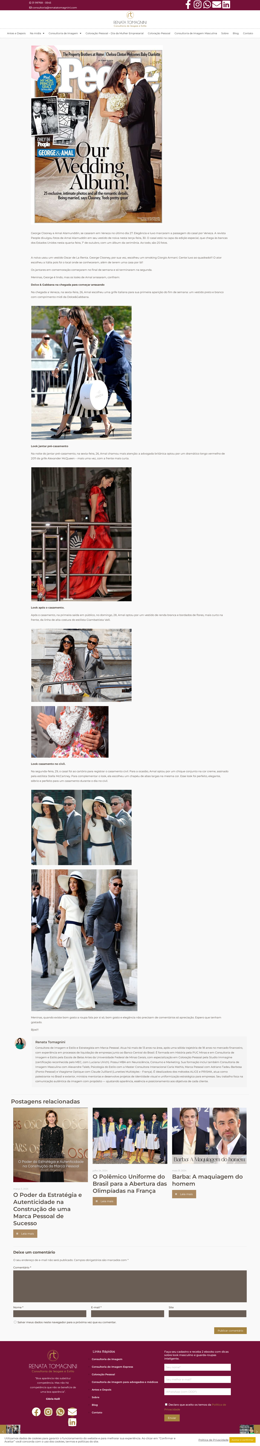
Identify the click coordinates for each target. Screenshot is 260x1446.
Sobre (225, 33)
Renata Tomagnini (50, 1042)
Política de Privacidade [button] (213, 1440)
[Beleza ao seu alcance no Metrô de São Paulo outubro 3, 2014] (250, 1432)
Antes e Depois (16, 33)
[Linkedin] (226, 4)
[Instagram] (197, 4)
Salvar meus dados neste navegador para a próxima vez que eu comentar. (67, 1322)
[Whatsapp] (207, 4)
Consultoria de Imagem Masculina (196, 33)
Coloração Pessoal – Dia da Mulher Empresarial (115, 33)
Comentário (22, 1267)
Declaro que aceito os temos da (195, 1407)
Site (171, 1307)
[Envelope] (216, 4)
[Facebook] (36, 1411)
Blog (236, 33)
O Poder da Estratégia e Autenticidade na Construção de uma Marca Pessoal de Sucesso (47, 1209)
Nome (18, 1307)
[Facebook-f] (188, 4)
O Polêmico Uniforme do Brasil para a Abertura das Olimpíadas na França (130, 1183)
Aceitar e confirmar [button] (242, 1439)
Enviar (172, 1418)
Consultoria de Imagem (63, 33)
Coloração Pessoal (159, 33)
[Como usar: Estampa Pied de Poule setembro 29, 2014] (10, 1432)
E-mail (96, 1307)
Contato (248, 33)
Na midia (35, 33)
